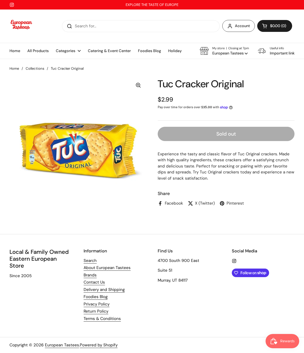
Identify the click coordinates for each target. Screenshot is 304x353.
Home (14, 68)
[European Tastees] (21, 26)
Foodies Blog (96, 296)
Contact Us (94, 282)
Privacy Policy (96, 304)
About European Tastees (107, 267)
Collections (35, 68)
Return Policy (96, 311)
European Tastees (62, 345)
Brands (90, 275)
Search (90, 260)
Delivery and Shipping (104, 289)
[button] (274, 26)
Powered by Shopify (99, 345)
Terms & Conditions (102, 318)
